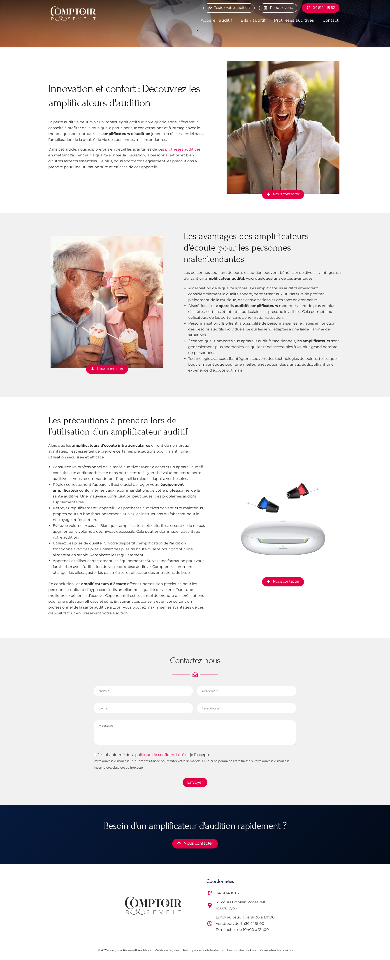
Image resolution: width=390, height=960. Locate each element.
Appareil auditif (216, 20)
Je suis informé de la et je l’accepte (191, 761)
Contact (331, 20)
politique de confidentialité (159, 755)
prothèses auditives (183, 149)
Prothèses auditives (294, 20)
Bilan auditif (253, 20)
